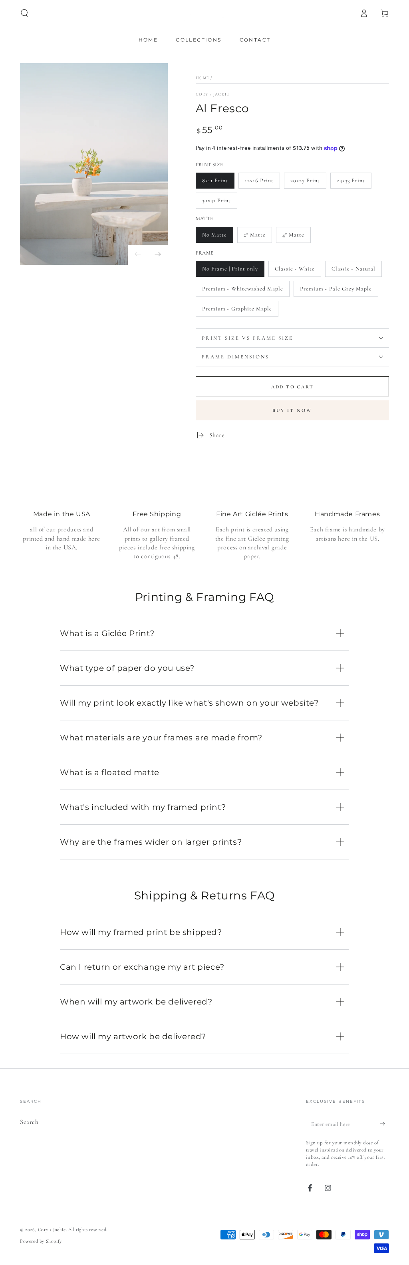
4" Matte (293, 234)
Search (29, 1122)
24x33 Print (351, 180)
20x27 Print (305, 180)
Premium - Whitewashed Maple (242, 288)
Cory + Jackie (212, 94)
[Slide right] (158, 255)
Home (202, 78)
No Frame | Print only (230, 268)
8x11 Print (215, 180)
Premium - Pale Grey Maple (336, 288)
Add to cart (292, 387)
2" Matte (255, 234)
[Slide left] (138, 255)
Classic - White (295, 268)
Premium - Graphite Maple (237, 308)
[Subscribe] (384, 1124)
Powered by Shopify (41, 1241)
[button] (24, 13)
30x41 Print (216, 200)
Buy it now (292, 410)
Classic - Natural (353, 268)
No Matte (214, 234)
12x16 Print (259, 180)
